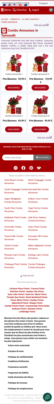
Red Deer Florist (17, 291)
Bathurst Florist (19, 309)
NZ (28, 5)
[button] (47, 397)
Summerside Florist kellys (38, 306)
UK (12, 5)
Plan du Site (28, 275)
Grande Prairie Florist (14, 306)
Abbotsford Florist (20, 303)
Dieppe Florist (36, 303)
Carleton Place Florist (19, 288)
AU (6, 5)
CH (22, 5)
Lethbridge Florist (27, 311)
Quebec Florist (37, 300)
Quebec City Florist (35, 291)
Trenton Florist (37, 288)
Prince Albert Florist (20, 300)
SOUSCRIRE (43, 157)
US (17, 5)
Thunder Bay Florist (16, 297)
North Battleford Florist (36, 297)
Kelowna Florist (35, 309)
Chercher (21, 10)
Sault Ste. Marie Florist (36, 294)
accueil (4, 19)
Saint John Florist (16, 294)
